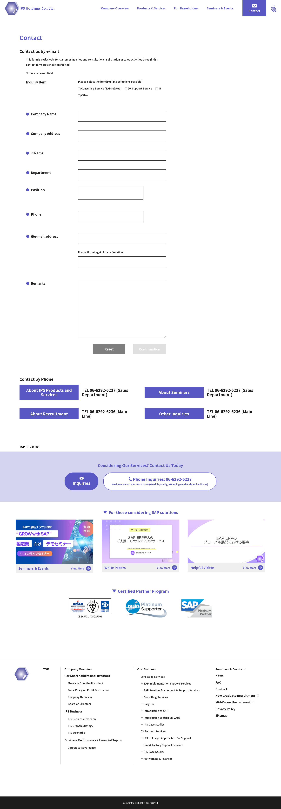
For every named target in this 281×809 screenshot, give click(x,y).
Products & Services (151, 8)
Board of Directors (79, 704)
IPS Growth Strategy (80, 726)
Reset (109, 349)
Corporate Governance (82, 747)
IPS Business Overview (82, 719)
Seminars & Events (220, 8)
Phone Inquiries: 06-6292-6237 (160, 481)
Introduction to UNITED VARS (162, 718)
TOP (46, 669)
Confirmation (149, 349)
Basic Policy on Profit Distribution (88, 690)
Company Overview (115, 8)
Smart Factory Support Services (163, 745)
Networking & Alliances (158, 759)
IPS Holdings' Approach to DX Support (167, 738)
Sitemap (221, 715)
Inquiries (81, 483)
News (219, 675)
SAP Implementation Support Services (167, 683)
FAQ (218, 682)
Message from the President (85, 683)
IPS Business (73, 711)
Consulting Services (152, 677)
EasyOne (149, 704)
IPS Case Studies (154, 724)
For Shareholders (186, 8)
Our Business (146, 669)
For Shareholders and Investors (87, 675)
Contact (221, 689)
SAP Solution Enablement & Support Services (172, 690)
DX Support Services (153, 731)
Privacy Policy (225, 709)
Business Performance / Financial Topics (93, 740)
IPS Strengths (76, 732)
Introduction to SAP (156, 711)
